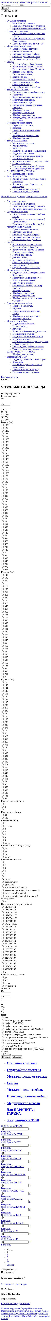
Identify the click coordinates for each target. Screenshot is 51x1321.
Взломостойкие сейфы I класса (27, 64)
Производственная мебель (19, 123)
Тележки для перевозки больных (28, 166)
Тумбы (15, 133)
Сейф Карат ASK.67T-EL (13, 1174)
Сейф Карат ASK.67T (11, 1126)
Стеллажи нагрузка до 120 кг (26, 59)
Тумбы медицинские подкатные (28, 168)
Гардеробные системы (17, 31)
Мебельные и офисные (23, 79)
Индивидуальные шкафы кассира (28, 92)
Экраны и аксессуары (22, 125)
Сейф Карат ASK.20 (11, 1215)
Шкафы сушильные (21, 138)
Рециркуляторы (19, 146)
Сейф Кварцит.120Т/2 (11, 1199)
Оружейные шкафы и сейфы (26, 87)
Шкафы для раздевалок (23, 115)
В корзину (6, 1131)
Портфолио (31, 2)
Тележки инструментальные (26, 130)
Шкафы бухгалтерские (23, 112)
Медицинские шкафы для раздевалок (30, 161)
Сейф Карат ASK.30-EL (12, 1166)
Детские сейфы (19, 77)
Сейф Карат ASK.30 (11, 1158)
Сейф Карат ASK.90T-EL (13, 1207)
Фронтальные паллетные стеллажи (29, 28)
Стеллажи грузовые (16, 21)
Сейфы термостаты (21, 163)
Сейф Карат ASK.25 (11, 1150)
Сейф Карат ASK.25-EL (12, 1223)
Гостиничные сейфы (22, 74)
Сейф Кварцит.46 (9, 1239)
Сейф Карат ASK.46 (11, 1182)
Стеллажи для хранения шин (26, 56)
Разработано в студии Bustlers (15, 1303)
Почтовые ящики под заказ (25, 191)
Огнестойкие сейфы (22, 84)
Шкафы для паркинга (22, 174)
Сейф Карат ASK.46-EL (12, 1191)
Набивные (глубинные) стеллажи (28, 26)
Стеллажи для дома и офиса (25, 54)
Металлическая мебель (18, 89)
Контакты (42, 2)
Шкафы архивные (21, 110)
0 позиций (14, 1284)
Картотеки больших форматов (27, 97)
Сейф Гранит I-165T (11, 1142)
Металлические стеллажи (19, 46)
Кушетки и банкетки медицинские (29, 151)
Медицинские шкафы (22, 158)
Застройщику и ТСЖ (17, 176)
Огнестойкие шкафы (22, 102)
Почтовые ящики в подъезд (25, 189)
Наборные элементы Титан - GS (28, 44)
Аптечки (16, 148)
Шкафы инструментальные (25, 135)
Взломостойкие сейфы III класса (28, 69)
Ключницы (17, 181)
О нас (4, 2)
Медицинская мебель (17, 140)
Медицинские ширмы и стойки (27, 156)
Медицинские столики (23, 153)
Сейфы (10, 61)
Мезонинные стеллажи (23, 23)
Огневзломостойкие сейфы (25, 82)
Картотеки (17, 95)
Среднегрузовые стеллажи (25, 49)
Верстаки (17, 128)
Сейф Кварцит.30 (9, 1231)
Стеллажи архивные (22, 51)
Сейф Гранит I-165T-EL (12, 1134)
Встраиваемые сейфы (22, 72)
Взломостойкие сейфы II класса (27, 66)
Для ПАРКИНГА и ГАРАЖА (21, 171)
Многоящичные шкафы (23, 100)
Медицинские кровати (23, 143)
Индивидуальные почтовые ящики (29, 179)
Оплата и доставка (16, 2)
